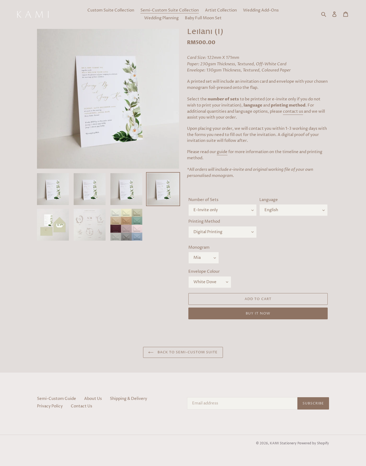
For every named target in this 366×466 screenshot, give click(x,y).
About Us (93, 398)
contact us (293, 111)
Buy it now (258, 313)
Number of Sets (203, 200)
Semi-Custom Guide (56, 398)
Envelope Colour (204, 271)
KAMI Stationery (283, 443)
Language (268, 200)
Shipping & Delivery (128, 398)
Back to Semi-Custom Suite (187, 352)
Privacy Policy (50, 406)
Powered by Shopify (313, 443)
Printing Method (204, 221)
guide (222, 152)
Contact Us (81, 406)
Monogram (199, 247)
